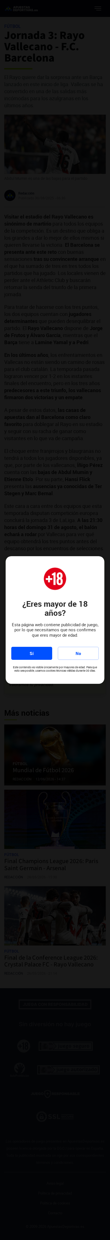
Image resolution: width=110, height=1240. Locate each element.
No (78, 653)
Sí (32, 653)
